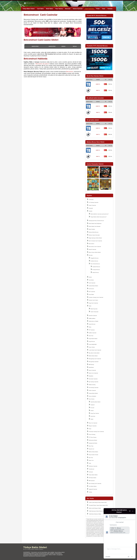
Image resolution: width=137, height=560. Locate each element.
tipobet (96, 524)
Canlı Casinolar (89, 8)
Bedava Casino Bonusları (94, 235)
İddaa (90, 327)
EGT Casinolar (92, 291)
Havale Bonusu (92, 324)
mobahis (88, 529)
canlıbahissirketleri (99, 525)
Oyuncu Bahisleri (92, 396)
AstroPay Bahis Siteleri (95, 401)
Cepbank (93, 404)
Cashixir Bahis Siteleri (93, 285)
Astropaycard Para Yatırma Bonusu (96, 220)
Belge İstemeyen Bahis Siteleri (95, 237)
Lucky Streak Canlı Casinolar (95, 350)
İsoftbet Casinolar (92, 332)
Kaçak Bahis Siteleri (93, 338)
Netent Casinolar (92, 370)
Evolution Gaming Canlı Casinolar (96, 297)
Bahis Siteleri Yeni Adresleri (94, 226)
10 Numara (91, 199)
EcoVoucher (91, 288)
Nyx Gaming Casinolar (93, 381)
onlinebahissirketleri (90, 525)
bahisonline (94, 521)
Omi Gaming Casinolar (93, 387)
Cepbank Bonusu (96, 266)
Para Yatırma (59, 8)
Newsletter (91, 375)
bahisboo (94, 528)
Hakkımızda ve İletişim (93, 321)
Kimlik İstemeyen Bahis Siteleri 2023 (97, 511)
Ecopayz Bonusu (96, 269)
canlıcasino (92, 524)
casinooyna (95, 523)
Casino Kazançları (94, 311)
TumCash (91, 471)
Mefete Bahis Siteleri (93, 355)
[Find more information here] (119, 533)
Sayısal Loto (91, 448)
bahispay (101, 523)
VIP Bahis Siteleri (92, 477)
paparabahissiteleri (90, 532)
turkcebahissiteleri (90, 520)
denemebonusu (89, 523)
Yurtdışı (90, 492)
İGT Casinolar (92, 329)
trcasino (88, 524)
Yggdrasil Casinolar (93, 489)
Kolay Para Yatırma (95, 413)
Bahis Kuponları (94, 308)
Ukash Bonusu (95, 272)
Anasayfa (91, 208)
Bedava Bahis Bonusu (93, 232)
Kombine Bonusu (94, 260)
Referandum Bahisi (93, 440)
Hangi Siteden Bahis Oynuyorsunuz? (99, 216)
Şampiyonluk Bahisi (93, 443)
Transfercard (91, 469)
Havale (92, 410)
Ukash (92, 419)
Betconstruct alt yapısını (42, 63)
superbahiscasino (96, 526)
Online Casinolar (78, 8)
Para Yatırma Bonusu (95, 263)
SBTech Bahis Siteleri (93, 451)
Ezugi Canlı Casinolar (93, 303)
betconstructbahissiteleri (100, 530)
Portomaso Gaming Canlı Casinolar (96, 431)
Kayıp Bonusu (92, 341)
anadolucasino (89, 526)
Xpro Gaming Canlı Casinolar (95, 483)
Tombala (109, 8)
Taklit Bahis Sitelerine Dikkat (95, 513)
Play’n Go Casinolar (93, 422)
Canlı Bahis (40, 8)
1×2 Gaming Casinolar (93, 202)
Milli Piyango (91, 364)
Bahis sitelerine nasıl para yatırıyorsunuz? (100, 213)
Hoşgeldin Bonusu (95, 258)
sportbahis (96, 520)
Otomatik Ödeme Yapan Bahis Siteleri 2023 (98, 505)
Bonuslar (67, 8)
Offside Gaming (92, 384)
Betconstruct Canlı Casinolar (95, 246)
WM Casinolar (92, 480)
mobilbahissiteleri (93, 529)
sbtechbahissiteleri (90, 530)
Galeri (90, 305)
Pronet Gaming (92, 434)
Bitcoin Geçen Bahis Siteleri (95, 252)
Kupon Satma (92, 347)
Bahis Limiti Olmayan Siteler (95, 508)
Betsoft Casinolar (92, 249)
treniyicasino (89, 528)
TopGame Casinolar (93, 466)
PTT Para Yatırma (92, 437)
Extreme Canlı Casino (93, 300)
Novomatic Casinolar (93, 378)
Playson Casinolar (92, 425)
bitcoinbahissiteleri (102, 529)
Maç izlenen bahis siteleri (94, 352)
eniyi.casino (99, 521)
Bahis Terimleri (92, 229)
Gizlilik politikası (92, 318)
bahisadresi (101, 520)
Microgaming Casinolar (93, 361)
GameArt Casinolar (93, 315)
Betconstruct (91, 243)
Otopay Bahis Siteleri (93, 393)
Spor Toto (91, 457)
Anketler (90, 211)
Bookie (90, 277)
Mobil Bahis (49, 8)
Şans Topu (91, 446)
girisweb (98, 528)
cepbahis (102, 528)
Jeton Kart (91, 335)
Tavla (103, 8)
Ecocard (92, 407)
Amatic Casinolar (92, 205)
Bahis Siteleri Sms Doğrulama (95, 223)
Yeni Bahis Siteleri (92, 486)
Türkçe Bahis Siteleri (29, 8)
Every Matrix (91, 294)
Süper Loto (91, 460)
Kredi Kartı (93, 416)
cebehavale (97, 532)
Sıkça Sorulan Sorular (93, 454)
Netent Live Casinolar (93, 373)
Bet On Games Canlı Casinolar (95, 240)
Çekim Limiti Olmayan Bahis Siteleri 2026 (98, 502)
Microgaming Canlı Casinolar (95, 358)
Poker (98, 8)
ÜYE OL (110, 84)
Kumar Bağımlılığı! (93, 344)
